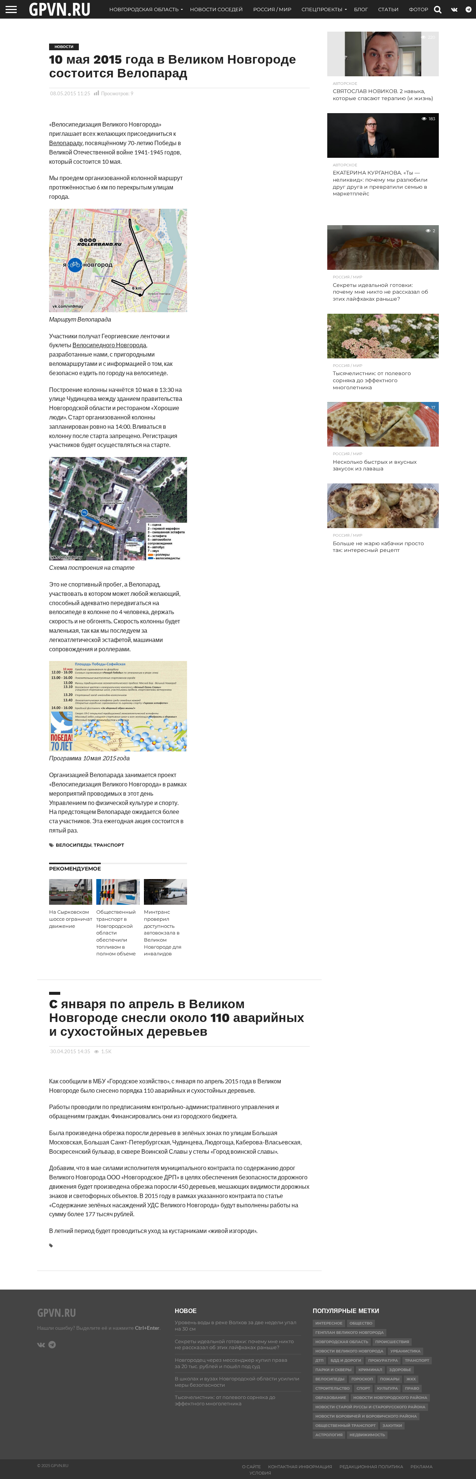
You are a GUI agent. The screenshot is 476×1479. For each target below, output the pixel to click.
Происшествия (392, 1341)
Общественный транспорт (345, 1425)
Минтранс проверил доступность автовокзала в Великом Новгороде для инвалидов (162, 932)
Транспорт (109, 845)
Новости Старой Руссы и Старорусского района (370, 1407)
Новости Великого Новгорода (349, 1351)
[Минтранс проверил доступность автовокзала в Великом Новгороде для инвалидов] (165, 902)
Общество (361, 1323)
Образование (330, 1397)
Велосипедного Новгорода (109, 344)
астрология (328, 1434)
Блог (361, 9)
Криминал (370, 1369)
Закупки (392, 1425)
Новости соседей (216, 9)
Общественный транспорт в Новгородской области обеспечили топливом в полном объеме (116, 932)
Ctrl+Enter (147, 1328)
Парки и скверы (333, 1369)
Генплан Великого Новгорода (349, 1332)
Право (412, 1388)
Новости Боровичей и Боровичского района (366, 1416)
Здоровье (400, 1369)
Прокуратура (383, 1360)
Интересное (328, 1323)
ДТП (319, 1360)
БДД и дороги (346, 1360)
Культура (387, 1388)
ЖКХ (411, 1379)
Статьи (388, 9)
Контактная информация (300, 1466)
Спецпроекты (322, 9)
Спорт (363, 1388)
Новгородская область (143, 9)
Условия (260, 1473)
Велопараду (66, 142)
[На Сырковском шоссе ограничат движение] (70, 902)
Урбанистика (405, 1351)
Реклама (421, 1466)
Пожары (389, 1379)
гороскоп (362, 1379)
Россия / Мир (272, 9)
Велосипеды (73, 845)
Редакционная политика (371, 1466)
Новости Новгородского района (390, 1397)
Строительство (332, 1388)
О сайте (251, 1466)
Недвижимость (367, 1434)
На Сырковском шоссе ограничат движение (70, 919)
